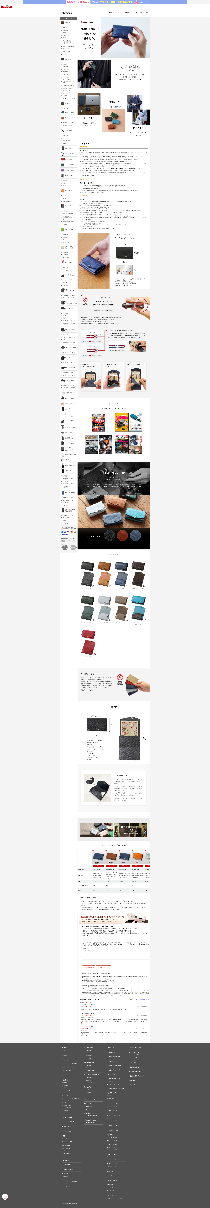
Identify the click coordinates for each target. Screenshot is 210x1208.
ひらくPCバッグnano (113, 1128)
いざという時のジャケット (115, 1065)
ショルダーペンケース (114, 1056)
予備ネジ (65, 1156)
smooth (87, 1089)
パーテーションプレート (113, 1103)
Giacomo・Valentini (67, 1070)
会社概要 (139, 12)
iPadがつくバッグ (112, 1166)
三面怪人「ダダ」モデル (68, 1067)
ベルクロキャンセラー (113, 1195)
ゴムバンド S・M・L (135, 1057)
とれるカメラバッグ (112, 1147)
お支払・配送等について (137, 1076)
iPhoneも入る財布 (68, 1169)
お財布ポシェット (112, 1052)
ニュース (132, 1085)
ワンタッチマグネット (91, 1109)
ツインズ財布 (66, 1164)
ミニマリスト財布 (68, 1117)
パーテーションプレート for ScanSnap (117, 1106)
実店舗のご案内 (134, 1067)
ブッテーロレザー (67, 1058)
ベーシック (110, 1081)
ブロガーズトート (112, 1047)
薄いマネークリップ (67, 1129)
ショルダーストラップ (113, 1190)
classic (65, 1055)
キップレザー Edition (68, 1141)
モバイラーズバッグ (113, 1180)
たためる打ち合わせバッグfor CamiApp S (92, 1121)
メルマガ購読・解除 (135, 1071)
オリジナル (65, 1138)
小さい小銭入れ (66, 1148)
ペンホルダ (133, 1060)
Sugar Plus (65, 1110)
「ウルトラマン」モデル (113, 1084)
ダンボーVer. (66, 1061)
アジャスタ (133, 1062)
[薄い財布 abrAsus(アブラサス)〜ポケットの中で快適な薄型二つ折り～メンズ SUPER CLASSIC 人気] (72, 13)
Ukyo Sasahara (66, 1073)
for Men (65, 1050)
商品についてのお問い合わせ (91, 973)
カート (121, 12)
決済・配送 (113, 12)
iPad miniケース (112, 1171)
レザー (109, 1100)
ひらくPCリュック (112, 1137)
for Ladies (65, 1053)
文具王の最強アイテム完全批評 (115, 1198)
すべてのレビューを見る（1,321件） (141, 999)
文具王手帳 (110, 1187)
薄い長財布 (66, 1160)
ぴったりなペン (66, 1188)
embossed (65, 1176)
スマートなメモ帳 (90, 1099)
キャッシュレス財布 (68, 1122)
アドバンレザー (66, 1093)
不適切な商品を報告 (105, 973)
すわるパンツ (111, 1061)
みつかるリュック (112, 1154)
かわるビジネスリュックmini (116, 1088)
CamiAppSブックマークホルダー (91, 1114)
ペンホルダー (111, 1192)
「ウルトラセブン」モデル (114, 1115)
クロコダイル (89, 1055)
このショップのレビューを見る (142, 1001)
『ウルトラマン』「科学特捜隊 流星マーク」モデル (71, 1064)
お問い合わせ (130, 12)
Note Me (110, 1176)
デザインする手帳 (135, 1054)
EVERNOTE (88, 1053)
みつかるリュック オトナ (114, 1156)
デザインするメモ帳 (135, 1047)
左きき (64, 1075)
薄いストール (111, 1074)
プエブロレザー (66, 1090)
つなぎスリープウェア (114, 1070)
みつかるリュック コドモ (114, 1159)
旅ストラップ (89, 1106)
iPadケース (110, 1169)
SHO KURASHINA (67, 1107)
